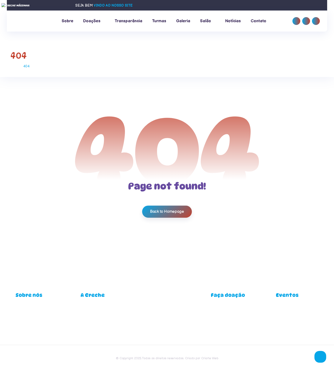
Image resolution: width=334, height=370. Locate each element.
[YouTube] (167, 313)
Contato (21, 332)
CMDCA (217, 316)
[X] (316, 21)
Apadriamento (221, 309)
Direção (86, 309)
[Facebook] (296, 21)
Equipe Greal (90, 332)
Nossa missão (26, 316)
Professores (89, 324)
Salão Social (285, 316)
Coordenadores (92, 316)
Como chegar (25, 324)
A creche (22, 309)
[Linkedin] (306, 21)
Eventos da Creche (291, 309)
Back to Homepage (167, 211)
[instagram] (173, 313)
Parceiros (218, 324)
